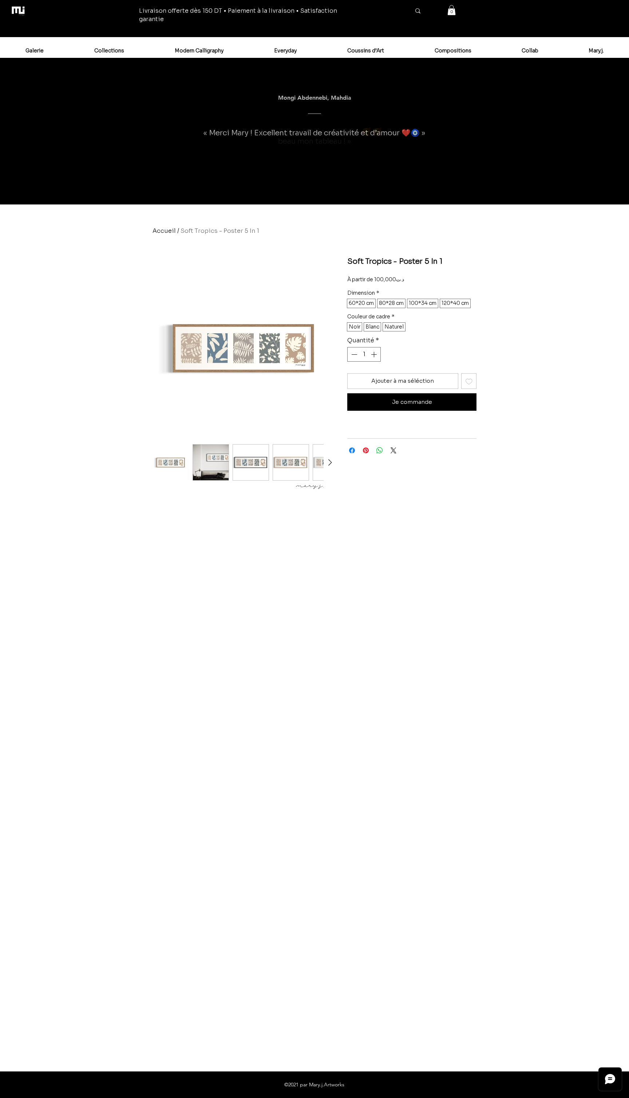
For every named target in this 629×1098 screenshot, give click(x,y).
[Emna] (262, 186)
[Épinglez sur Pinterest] (365, 450)
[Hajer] (375, 186)
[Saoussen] (254, 186)
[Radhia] (287, 186)
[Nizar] (335, 186)
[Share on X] (393, 450)
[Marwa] (278, 186)
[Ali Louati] (351, 186)
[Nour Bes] (359, 186)
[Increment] (374, 354)
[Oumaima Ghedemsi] (311, 186)
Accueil (164, 231)
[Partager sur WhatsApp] (379, 450)
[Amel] (295, 186)
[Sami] (319, 186)
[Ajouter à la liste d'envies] (469, 381)
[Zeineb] (343, 186)
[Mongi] (270, 186)
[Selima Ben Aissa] (367, 186)
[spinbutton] (364, 354)
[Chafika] (327, 186)
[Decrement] (353, 354)
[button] (451, 10)
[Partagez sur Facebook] (352, 450)
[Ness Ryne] (303, 186)
